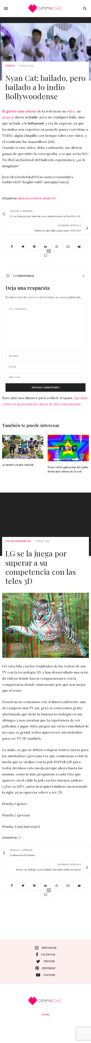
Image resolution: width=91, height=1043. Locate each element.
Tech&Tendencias (18, 541)
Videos (10, 66)
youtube (49, 975)
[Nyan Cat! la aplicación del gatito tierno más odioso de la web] (68, 448)
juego (6, 117)
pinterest (49, 968)
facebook (48, 954)
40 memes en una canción (17, 464)
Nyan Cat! (49, 198)
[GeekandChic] (45, 8)
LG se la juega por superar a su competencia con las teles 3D (40, 567)
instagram (49, 947)
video (71, 111)
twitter (49, 961)
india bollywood (30, 198)
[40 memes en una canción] (22, 447)
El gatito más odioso (19, 111)
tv (20, 837)
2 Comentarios (23, 275)
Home (45, 1014)
